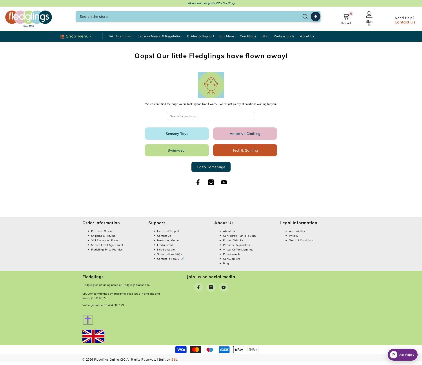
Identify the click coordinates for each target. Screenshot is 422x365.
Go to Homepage (211, 167)
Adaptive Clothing (245, 133)
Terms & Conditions (301, 240)
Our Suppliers (231, 258)
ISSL (174, 359)
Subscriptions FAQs (169, 254)
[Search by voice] (315, 16)
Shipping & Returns (103, 235)
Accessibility (297, 231)
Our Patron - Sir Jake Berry (239, 235)
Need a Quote (166, 249)
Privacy (293, 235)
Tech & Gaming (245, 150)
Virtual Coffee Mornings (238, 249)
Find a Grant (165, 245)
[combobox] (188, 16)
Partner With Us (233, 240)
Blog (226, 263)
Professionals (231, 254)
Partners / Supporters (236, 245)
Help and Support (168, 231)
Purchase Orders (101, 231)
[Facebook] (198, 182)
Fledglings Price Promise (107, 249)
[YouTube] (224, 182)
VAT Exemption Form (104, 240)
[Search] (198, 16)
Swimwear (177, 150)
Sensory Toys (177, 133)
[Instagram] (211, 182)
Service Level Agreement (107, 245)
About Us (229, 231)
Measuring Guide (168, 240)
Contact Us (405, 22)
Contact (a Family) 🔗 (171, 258)
